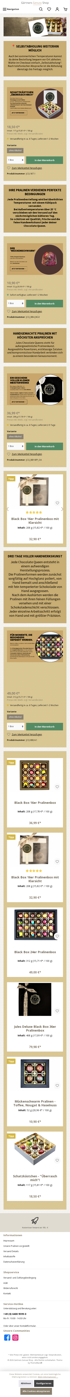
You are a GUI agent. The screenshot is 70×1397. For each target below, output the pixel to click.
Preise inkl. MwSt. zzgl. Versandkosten (25, 133)
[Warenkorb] (65, 9)
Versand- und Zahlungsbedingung (19, 1277)
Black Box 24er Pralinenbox (35, 519)
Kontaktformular (28, 1325)
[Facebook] (7, 1337)
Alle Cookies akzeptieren (36, 1391)
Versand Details (11, 1251)
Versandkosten (55, 1355)
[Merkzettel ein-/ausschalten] (57, 503)
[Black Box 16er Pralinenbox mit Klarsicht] (35, 850)
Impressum (8, 1240)
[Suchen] (41, 9)
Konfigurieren (43, 1383)
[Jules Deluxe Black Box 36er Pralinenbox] (35, 999)
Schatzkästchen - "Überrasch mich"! (35, 1178)
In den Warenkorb (45, 160)
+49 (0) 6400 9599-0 (14, 1314)
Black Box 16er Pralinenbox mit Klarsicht (35, 879)
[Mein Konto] (57, 9)
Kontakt (7, 1293)
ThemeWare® (36, 1363)
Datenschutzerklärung (13, 1261)
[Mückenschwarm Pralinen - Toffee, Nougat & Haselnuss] (35, 1074)
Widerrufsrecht (10, 1288)
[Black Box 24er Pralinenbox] (35, 491)
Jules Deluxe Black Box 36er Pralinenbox (35, 1028)
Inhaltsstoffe (9, 1256)
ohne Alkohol (15, 150)
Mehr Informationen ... (48, 1377)
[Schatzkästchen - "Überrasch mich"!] (35, 1149)
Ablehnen (26, 1383)
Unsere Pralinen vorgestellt (16, 1246)
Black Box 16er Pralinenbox (35, 803)
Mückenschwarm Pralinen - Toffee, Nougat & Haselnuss (35, 1103)
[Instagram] (15, 1337)
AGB (5, 1283)
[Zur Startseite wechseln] (35, 3)
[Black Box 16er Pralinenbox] (35, 775)
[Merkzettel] (49, 9)
